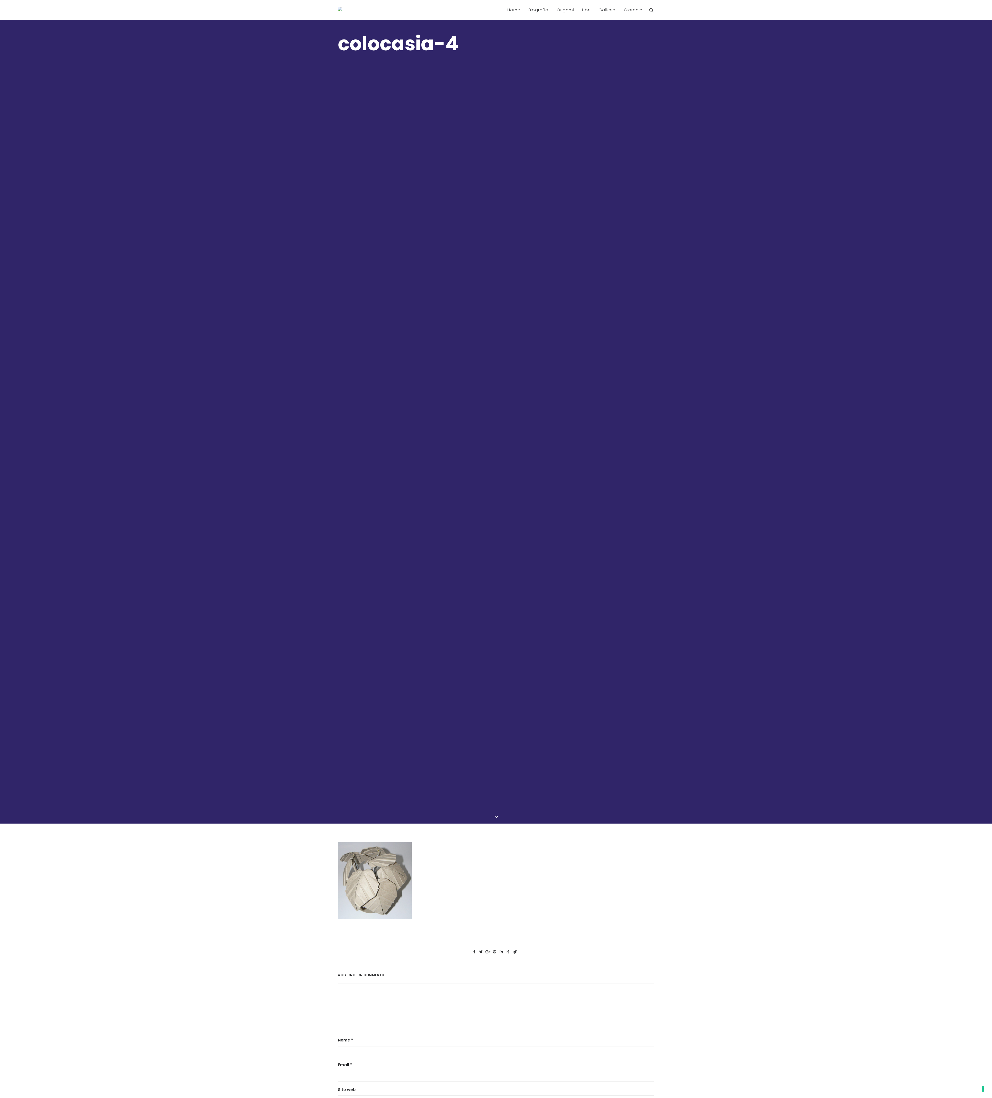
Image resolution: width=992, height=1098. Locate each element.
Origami (565, 10)
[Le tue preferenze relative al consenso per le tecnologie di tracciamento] (983, 1089)
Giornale (633, 10)
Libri (586, 10)
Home (513, 10)
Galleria (607, 10)
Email (345, 1065)
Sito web (347, 1089)
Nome (345, 1040)
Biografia (538, 10)
